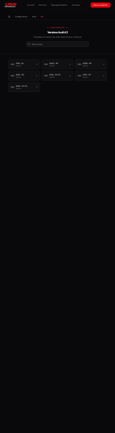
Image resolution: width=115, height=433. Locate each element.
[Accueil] (9, 16)
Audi (34, 16)
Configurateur (21, 16)
